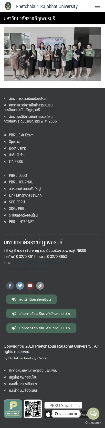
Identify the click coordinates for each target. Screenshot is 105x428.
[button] (31, 299)
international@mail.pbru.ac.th (26, 269)
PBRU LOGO (16, 175)
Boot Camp (16, 148)
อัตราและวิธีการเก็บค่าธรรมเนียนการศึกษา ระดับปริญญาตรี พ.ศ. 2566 (30, 118)
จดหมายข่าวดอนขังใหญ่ (23, 188)
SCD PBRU (15, 202)
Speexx (13, 141)
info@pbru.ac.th (57, 262)
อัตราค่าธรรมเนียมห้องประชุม (27, 98)
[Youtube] (30, 286)
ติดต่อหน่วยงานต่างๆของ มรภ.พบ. (31, 370)
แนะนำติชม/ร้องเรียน (21, 390)
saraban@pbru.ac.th (27, 262)
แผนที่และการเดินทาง (21, 383)
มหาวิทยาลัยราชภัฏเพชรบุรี (29, 17)
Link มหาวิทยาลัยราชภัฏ (24, 195)
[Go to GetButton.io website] (93, 423)
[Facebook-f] (10, 286)
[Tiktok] (40, 286)
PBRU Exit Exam (19, 135)
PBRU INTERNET (20, 221)
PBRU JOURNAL (19, 182)
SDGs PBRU (16, 208)
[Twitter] (20, 286)
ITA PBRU (14, 161)
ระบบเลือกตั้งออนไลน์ (22, 215)
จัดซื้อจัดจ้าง (15, 154)
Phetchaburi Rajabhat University (47, 6)
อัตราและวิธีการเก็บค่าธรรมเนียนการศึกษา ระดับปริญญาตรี (28, 107)
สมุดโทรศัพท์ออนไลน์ (21, 377)
